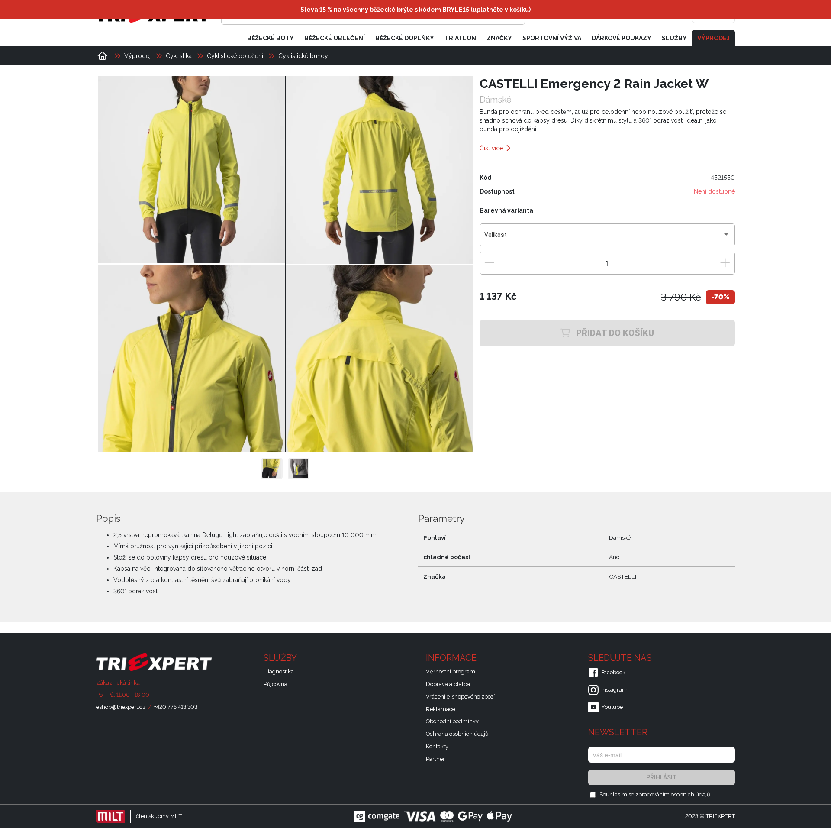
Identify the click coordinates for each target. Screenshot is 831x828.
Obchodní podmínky (452, 721)
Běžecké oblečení (334, 38)
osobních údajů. (691, 794)
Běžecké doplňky (404, 38)
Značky (499, 38)
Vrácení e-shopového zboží (460, 696)
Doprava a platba (448, 684)
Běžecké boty (270, 38)
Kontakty (437, 746)
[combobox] (607, 238)
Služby (674, 38)
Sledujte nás (621, 657)
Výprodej (713, 38)
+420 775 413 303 (175, 707)
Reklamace (440, 709)
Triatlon (460, 38)
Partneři (436, 759)
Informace (452, 657)
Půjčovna (275, 684)
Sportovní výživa (551, 38)
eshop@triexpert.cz (120, 707)
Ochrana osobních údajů (457, 734)
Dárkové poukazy (621, 38)
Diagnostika (279, 671)
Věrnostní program (450, 671)
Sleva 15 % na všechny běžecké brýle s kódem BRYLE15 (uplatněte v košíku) (415, 9)
